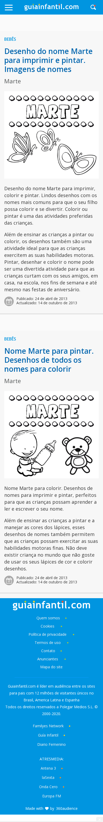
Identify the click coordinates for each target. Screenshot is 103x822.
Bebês (10, 39)
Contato (48, 650)
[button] (14, 10)
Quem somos (48, 617)
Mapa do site (51, 666)
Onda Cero (48, 786)
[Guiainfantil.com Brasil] (51, 9)
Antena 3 (48, 768)
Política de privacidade (48, 634)
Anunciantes (47, 658)
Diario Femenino (51, 744)
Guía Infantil (48, 735)
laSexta (48, 777)
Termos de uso (48, 642)
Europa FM (51, 795)
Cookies (48, 626)
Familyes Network (48, 725)
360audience (67, 808)
